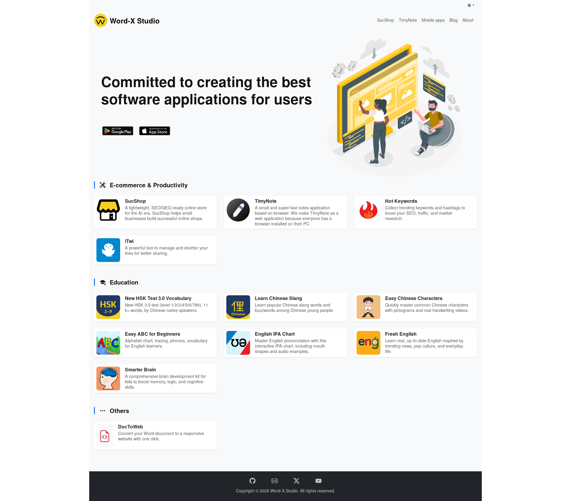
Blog (453, 20)
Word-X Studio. (285, 491)
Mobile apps (433, 20)
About (467, 20)
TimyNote (408, 20)
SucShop (385, 20)
